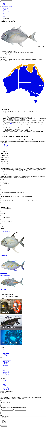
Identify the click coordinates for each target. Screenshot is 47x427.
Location (2, 414)
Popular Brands (6, 374)
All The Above (6, 423)
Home (4, 13)
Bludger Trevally (13, 123)
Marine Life (5, 8)
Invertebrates (5, 355)
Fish (4, 16)
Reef (4, 351)
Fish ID (4, 380)
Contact (4, 4)
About (4, 3)
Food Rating (5, 146)
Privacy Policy (6, 387)
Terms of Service (6, 388)
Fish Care (5, 363)
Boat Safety (5, 373)
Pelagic (4, 354)
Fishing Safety (6, 362)
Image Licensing (6, 389)
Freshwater (5, 349)
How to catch (5, 365)
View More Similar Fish (5, 231)
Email (1, 411)
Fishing (4, 9)
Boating (4, 10)
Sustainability (5, 145)
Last (27, 409)
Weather (4, 381)
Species (4, 144)
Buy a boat (5, 370)
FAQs (4, 384)
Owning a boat (6, 372)
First (14, 409)
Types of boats (6, 371)
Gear (4, 364)
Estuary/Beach (6, 353)
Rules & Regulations (7, 360)
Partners (4, 385)
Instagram (2, 404)
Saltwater (5, 350)
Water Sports (5, 422)
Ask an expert (5, 383)
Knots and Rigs (6, 361)
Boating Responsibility (7, 375)
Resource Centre (6, 11)
